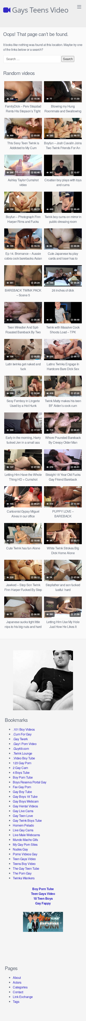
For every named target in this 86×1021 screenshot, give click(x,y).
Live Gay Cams (23, 830)
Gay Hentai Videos (25, 806)
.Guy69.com (21, 748)
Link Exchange (23, 996)
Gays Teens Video (39, 10)
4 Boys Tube (21, 772)
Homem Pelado (23, 825)
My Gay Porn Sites (25, 844)
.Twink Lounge (22, 753)
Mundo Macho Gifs (25, 839)
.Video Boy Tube (24, 758)
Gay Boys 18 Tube (25, 796)
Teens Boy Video (24, 863)
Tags (16, 1001)
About (17, 977)
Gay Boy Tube (22, 791)
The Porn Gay (22, 873)
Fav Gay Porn (22, 787)
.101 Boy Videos (24, 729)
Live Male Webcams (26, 835)
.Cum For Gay (22, 734)
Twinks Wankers (23, 878)
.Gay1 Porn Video (24, 743)
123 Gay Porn (22, 763)
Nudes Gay (20, 849)
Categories (20, 987)
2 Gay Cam (20, 767)
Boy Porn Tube (23, 777)
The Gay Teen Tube (26, 868)
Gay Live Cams (23, 811)
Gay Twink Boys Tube (27, 820)
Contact (18, 992)
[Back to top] (79, 1012)
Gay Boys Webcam (26, 801)
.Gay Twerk (20, 739)
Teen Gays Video (24, 859)
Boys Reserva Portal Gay (29, 782)
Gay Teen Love (23, 815)
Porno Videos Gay (25, 854)
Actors (17, 982)
